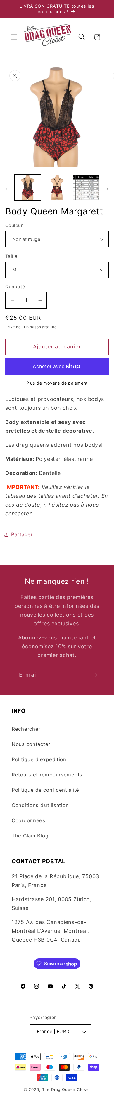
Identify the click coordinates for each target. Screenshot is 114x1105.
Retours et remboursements (47, 775)
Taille (11, 256)
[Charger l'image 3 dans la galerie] (86, 188)
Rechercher (26, 729)
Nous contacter (31, 744)
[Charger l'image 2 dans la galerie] (57, 188)
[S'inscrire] (94, 675)
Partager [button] (22, 534)
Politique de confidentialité (45, 790)
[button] (14, 37)
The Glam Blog (30, 836)
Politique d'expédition (39, 759)
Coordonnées (28, 820)
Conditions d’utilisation (40, 805)
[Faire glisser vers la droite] (107, 189)
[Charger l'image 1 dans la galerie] (28, 188)
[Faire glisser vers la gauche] (6, 189)
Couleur (14, 225)
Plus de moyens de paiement (57, 382)
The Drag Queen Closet (66, 1089)
